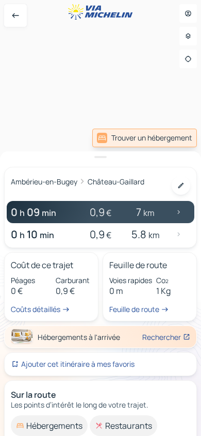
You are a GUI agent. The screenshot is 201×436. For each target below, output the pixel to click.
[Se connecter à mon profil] (188, 13)
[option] (49, 425)
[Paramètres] (188, 36)
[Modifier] (181, 185)
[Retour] (15, 15)
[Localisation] (188, 59)
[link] (144, 138)
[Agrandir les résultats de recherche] (100, 157)
